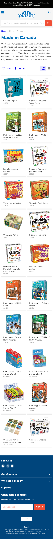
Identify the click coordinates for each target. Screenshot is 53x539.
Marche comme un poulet (37, 267)
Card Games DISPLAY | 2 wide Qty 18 (39, 372)
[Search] (48, 23)
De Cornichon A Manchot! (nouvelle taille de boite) (11, 269)
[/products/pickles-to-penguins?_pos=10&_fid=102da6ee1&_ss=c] (39, 221)
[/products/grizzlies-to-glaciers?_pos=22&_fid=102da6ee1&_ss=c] (39, 426)
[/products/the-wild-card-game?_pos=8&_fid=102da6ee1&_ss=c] (39, 190)
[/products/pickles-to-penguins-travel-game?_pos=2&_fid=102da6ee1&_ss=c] (39, 87)
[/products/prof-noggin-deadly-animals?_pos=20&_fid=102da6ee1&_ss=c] (39, 392)
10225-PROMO (8, 445)
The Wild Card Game (38, 203)
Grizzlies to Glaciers (37, 440)
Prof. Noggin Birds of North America (12, 338)
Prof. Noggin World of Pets (38, 136)
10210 (31, 237)
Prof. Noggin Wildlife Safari (12, 304)
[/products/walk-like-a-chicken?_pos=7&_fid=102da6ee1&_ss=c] (13, 190)
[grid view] (43, 68)
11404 (5, 342)
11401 (31, 308)
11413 (5, 140)
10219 (31, 442)
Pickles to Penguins (37, 235)
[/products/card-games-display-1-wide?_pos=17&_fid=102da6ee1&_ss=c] (13, 358)
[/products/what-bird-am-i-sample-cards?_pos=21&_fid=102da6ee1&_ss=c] (13, 426)
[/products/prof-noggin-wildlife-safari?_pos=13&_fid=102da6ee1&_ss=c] (13, 290)
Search (26, 527)
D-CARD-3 (7, 411)
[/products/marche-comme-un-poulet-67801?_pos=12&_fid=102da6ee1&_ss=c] (39, 253)
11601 (5, 103)
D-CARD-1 (7, 376)
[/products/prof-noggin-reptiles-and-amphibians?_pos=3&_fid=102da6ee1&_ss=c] (13, 122)
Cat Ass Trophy (10, 100)
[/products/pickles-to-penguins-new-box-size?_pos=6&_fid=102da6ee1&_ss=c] (39, 156)
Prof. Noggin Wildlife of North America (39, 338)
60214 (5, 274)
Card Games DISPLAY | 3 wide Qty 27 (13, 406)
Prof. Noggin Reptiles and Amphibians (12, 136)
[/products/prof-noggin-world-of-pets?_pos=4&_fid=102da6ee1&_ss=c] (39, 122)
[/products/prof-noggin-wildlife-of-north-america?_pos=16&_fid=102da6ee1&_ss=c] (39, 324)
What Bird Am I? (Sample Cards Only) (12, 441)
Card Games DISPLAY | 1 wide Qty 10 (13, 372)
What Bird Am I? (10, 235)
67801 (31, 271)
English (25, 519)
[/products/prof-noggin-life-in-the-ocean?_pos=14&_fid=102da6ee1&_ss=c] (39, 290)
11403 (31, 342)
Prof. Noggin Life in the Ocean (39, 304)
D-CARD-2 (33, 376)
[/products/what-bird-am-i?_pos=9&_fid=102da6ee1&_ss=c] (13, 221)
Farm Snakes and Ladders (10, 170)
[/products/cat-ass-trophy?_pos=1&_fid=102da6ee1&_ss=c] (13, 87)
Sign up (39, 506)
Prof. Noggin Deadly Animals (38, 406)
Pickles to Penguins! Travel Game (37, 102)
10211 (31, 106)
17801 (5, 206)
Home (3, 31)
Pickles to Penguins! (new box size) (37, 170)
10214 (31, 174)
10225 (5, 237)
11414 (5, 308)
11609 (31, 206)
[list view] (49, 68)
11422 (31, 140)
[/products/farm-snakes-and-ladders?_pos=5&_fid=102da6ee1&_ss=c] (13, 156)
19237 (5, 174)
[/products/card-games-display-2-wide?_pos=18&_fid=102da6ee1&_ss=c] (39, 358)
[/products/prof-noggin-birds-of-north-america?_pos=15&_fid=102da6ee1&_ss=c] (13, 324)
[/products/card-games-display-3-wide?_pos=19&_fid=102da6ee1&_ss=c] (13, 392)
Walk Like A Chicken (12, 203)
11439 (31, 411)
